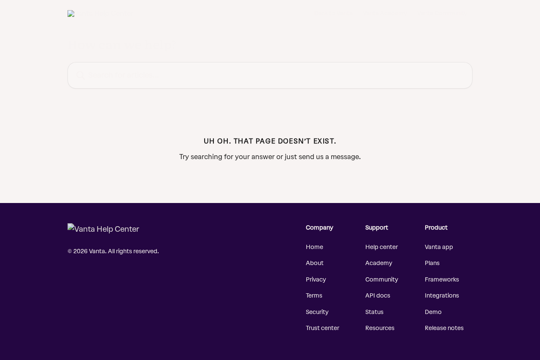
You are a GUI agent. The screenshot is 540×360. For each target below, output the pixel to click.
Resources (379, 328)
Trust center (322, 328)
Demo (433, 312)
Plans (432, 263)
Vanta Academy (385, 13)
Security (317, 312)
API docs (377, 295)
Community (381, 279)
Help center (381, 247)
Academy (378, 263)
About (315, 263)
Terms (314, 295)
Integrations (442, 295)
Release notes (444, 328)
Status (374, 312)
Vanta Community (442, 13)
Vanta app (439, 247)
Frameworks (442, 279)
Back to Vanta (333, 13)
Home (314, 247)
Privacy (316, 279)
